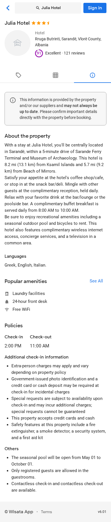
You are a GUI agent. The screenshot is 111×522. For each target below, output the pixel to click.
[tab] (18, 75)
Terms (46, 512)
